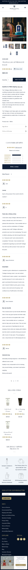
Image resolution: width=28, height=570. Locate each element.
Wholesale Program (6, 554)
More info (20, 87)
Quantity (4, 80)
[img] (6, 180)
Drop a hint (19, 69)
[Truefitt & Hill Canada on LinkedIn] (21, 539)
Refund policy (5, 528)
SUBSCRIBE (21, 564)
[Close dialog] (26, 556)
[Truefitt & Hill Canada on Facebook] (18, 539)
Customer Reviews (6, 552)
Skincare (5, 59)
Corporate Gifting (6, 523)
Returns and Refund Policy (8, 515)
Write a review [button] (14, 167)
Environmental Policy (7, 510)
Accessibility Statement (7, 531)
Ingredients (5, 126)
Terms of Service (6, 507)
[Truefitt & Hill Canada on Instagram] (24, 539)
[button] (3, 7)
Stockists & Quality (6, 518)
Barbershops (5, 546)
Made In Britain (5, 544)
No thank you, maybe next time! (20, 567)
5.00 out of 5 (18, 147)
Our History (5, 541)
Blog (3, 549)
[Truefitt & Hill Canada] (14, 7)
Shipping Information (7, 512)
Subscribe (6, 498)
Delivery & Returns (7, 131)
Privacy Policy (5, 520)
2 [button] (13, 381)
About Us (4, 539)
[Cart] (25, 7)
